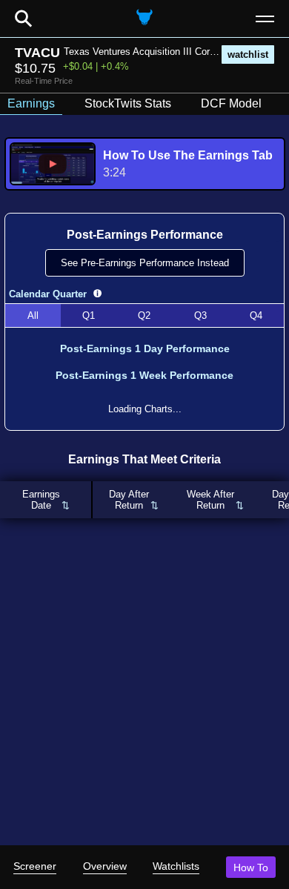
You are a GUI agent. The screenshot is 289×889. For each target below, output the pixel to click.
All (33, 315)
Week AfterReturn (210, 500)
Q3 (200, 315)
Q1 (88, 315)
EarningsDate (41, 500)
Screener (34, 866)
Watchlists (176, 866)
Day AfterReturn (129, 500)
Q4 (256, 315)
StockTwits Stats (127, 103)
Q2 (144, 315)
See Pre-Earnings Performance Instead (145, 262)
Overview (105, 866)
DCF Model (231, 103)
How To (250, 867)
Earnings (31, 103)
